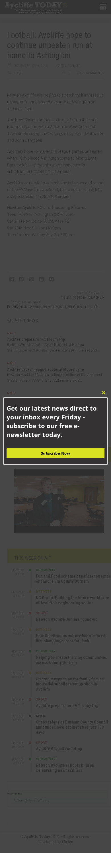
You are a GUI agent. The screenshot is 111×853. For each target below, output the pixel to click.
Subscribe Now (55, 453)
